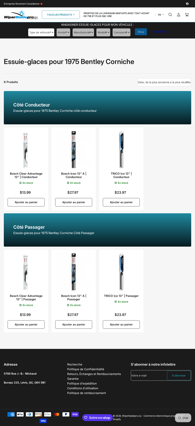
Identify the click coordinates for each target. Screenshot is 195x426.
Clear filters (159, 31)
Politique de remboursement (86, 393)
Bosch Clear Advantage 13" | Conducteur (26, 175)
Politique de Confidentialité (85, 369)
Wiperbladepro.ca (131, 415)
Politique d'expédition (82, 383)
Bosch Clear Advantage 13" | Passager (26, 297)
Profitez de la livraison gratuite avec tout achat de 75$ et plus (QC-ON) (116, 15)
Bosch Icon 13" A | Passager (73, 297)
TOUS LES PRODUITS (59, 14)
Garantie (73, 378)
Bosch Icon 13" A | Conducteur (73, 175)
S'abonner (179, 375)
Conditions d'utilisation (82, 388)
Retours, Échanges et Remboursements (94, 374)
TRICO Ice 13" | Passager (121, 296)
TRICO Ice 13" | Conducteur (121, 175)
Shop (141, 31)
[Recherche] (170, 14)
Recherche (74, 364)
